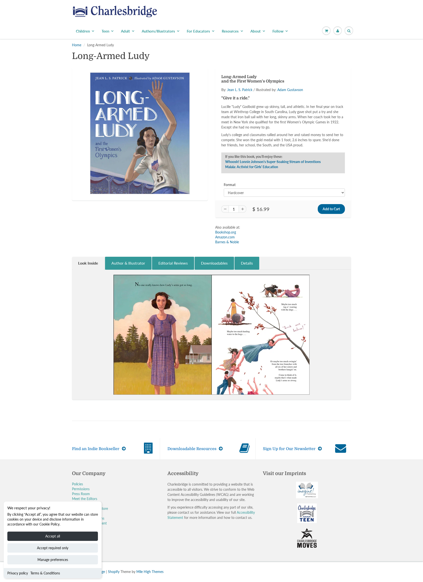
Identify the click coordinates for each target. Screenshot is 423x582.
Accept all (52, 536)
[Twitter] (236, 110)
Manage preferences (52, 560)
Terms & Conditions (45, 573)
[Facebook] (248, 110)
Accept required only (52, 548)
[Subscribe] (280, 94)
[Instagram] (272, 110)
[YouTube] (284, 110)
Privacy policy (17, 573)
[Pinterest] (260, 110)
